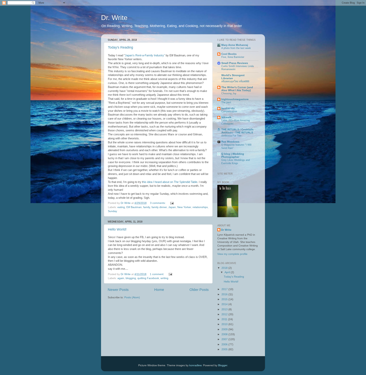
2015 (225, 299)
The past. (226, 102)
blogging (131, 278)
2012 (225, 314)
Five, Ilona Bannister (232, 57)
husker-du (228, 108)
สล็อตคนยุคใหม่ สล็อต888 (235, 81)
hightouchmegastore (235, 99)
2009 (225, 329)
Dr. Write (114, 18)
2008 (225, 334)
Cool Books (229, 54)
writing (164, 278)
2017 (225, 289)
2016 (225, 294)
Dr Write (226, 229)
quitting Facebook (148, 278)
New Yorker (184, 207)
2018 (225, 267)
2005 (225, 349)
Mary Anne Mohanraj (234, 45)
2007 (225, 339)
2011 (225, 319)
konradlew (195, 365)
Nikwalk (226, 117)
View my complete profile (232, 254)
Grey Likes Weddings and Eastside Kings (235, 162)
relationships (200, 207)
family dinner (159, 207)
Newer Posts (118, 290)
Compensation (229, 111)
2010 (225, 324)
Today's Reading (120, 47)
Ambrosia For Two (231, 135)
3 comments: (158, 203)
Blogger (222, 365)
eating (121, 207)
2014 (225, 304)
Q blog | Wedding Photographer (232, 155)
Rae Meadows (230, 141)
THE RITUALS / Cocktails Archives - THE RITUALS (237, 131)
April (228, 272)
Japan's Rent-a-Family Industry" (145, 55)
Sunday (112, 211)
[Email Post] (171, 203)
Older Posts (199, 290)
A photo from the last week (236, 48)
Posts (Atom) (132, 297)
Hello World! (117, 229)
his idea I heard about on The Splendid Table (170, 182)
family (146, 207)
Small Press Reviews (234, 63)
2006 (225, 344)
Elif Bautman (134, 207)
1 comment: (157, 274)
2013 (225, 309)
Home (159, 290)
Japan (172, 207)
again (120, 278)
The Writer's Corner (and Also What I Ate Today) (237, 89)
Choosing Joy (228, 93)
